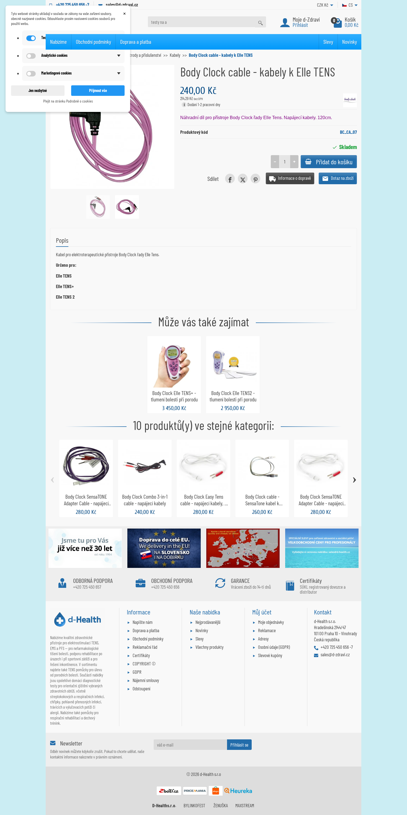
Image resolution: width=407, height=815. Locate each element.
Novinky (349, 41)
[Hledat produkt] (260, 21)
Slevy (328, 41)
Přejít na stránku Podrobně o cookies (68, 101)
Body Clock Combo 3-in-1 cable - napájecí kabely (145, 499)
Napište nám (143, 622)
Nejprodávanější (207, 622)
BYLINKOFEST (194, 805)
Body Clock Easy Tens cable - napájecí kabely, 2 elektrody (203, 503)
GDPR (137, 672)
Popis (62, 240)
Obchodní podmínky (93, 41)
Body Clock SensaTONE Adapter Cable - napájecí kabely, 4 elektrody (86, 503)
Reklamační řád (145, 647)
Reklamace (267, 630)
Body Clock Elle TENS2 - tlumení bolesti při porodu (233, 396)
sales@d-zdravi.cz (122, 4)
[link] (230, 178)
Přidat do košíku (334, 162)
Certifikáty (141, 655)
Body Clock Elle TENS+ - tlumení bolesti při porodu (174, 396)
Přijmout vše (98, 90)
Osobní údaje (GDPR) (274, 647)
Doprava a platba (135, 41)
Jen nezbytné (38, 90)
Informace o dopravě (294, 178)
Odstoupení (141, 688)
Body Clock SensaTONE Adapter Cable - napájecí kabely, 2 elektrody (321, 503)
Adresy (263, 638)
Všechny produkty (209, 647)
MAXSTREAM (244, 805)
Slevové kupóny (270, 655)
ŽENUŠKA (220, 805)
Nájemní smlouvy (146, 680)
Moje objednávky (271, 622)
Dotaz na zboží (342, 178)
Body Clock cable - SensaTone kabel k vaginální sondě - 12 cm (262, 503)
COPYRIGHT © (144, 663)
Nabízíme (58, 41)
